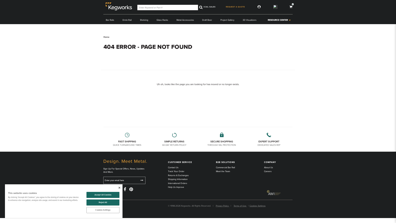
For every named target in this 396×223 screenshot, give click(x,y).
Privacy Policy (222, 206)
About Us (268, 167)
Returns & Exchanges (178, 175)
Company (270, 162)
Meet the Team (223, 171)
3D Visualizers (249, 20)
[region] (64, 201)
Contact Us (173, 167)
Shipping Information (178, 179)
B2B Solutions (225, 162)
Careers (268, 171)
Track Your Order (176, 171)
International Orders (177, 183)
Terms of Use (240, 206)
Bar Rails (110, 20)
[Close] (119, 188)
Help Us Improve (176, 187)
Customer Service (180, 162)
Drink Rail (127, 20)
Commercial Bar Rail (225, 167)
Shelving (144, 20)
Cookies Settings (102, 210)
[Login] (258, 6)
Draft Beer (207, 20)
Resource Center (278, 20)
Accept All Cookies (103, 195)
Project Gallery (227, 20)
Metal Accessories (185, 20)
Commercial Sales (205, 7)
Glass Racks (162, 20)
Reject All (103, 202)
